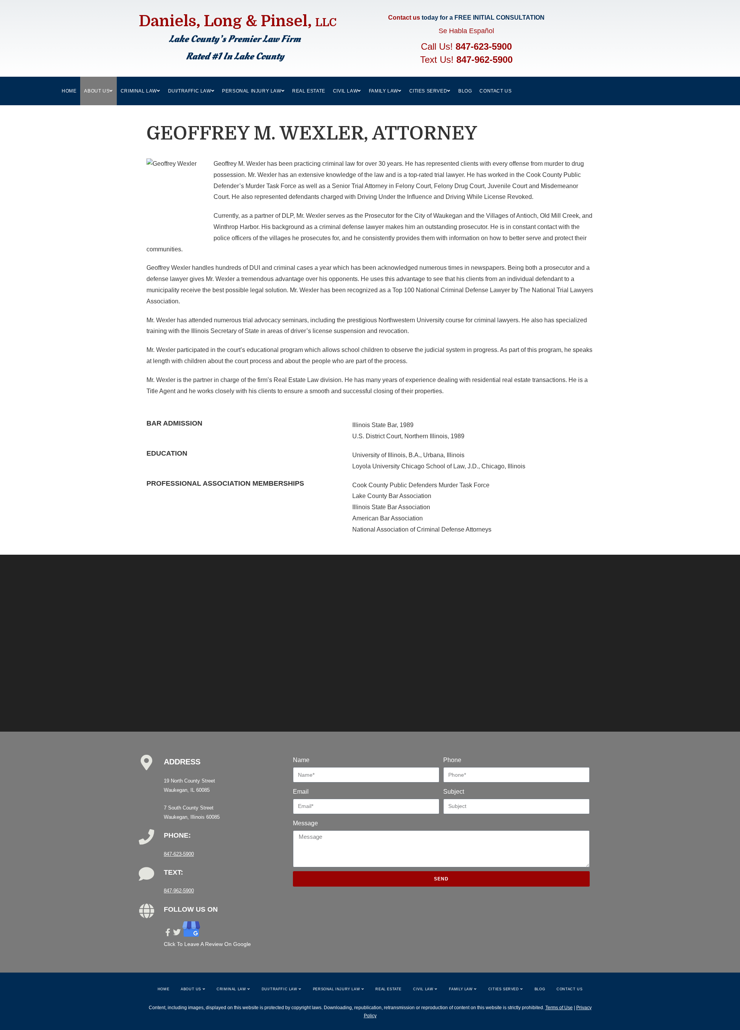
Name (301, 760)
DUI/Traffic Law (280, 989)
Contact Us (569, 989)
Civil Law (424, 989)
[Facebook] (168, 932)
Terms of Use (559, 1007)
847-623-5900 (484, 46)
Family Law (461, 989)
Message (305, 823)
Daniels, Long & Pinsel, (237, 21)
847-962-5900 (484, 59)
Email (301, 791)
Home (163, 989)
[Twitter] (177, 932)
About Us (191, 989)
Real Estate (388, 989)
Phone (452, 760)
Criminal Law (232, 989)
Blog (540, 989)
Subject (453, 791)
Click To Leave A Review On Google (207, 944)
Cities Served (504, 989)
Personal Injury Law (337, 989)
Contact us (404, 17)
